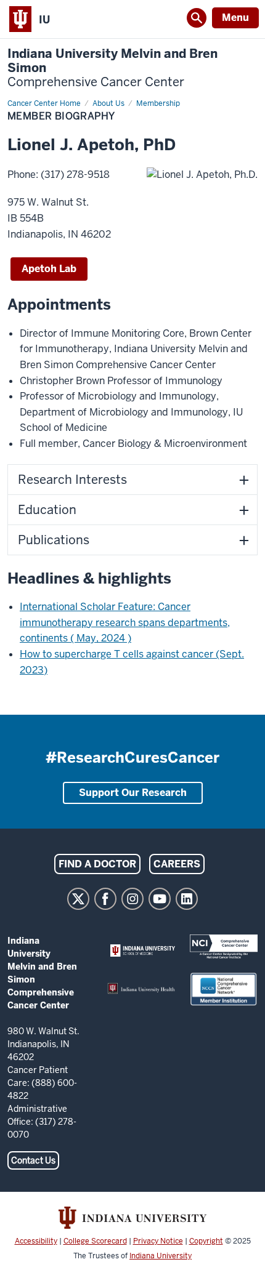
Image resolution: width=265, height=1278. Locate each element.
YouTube (160, 899)
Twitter (78, 899)
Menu (235, 17)
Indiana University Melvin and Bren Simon (112, 68)
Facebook (105, 899)
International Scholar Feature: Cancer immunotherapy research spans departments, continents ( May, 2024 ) (125, 622)
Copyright (206, 1241)
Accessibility (36, 1241)
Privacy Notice (158, 1241)
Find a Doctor (97, 864)
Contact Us (33, 1160)
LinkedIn (187, 899)
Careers (176, 864)
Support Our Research (133, 792)
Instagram (132, 899)
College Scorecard (95, 1241)
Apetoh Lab (49, 268)
